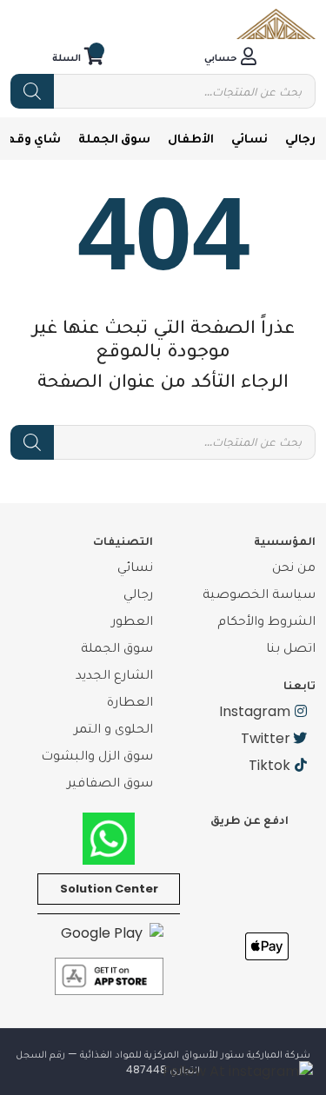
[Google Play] (109, 933)
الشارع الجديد (114, 674)
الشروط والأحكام (266, 620)
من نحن (294, 566)
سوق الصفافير (110, 782)
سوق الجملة (114, 138)
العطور (132, 620)
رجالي (300, 138)
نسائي (249, 138)
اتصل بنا (291, 647)
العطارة (130, 701)
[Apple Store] (109, 976)
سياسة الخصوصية (259, 593)
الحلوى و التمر (113, 728)
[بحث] (32, 91)
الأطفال (191, 138)
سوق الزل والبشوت (97, 755)
